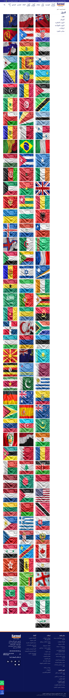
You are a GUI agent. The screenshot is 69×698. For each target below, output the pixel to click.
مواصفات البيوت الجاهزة (59, 687)
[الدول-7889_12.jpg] (10, 404)
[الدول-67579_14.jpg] (43, 474)
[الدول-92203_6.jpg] (26, 236)
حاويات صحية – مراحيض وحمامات (44, 648)
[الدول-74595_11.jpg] (26, 376)
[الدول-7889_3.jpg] (26, 125)
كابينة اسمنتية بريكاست (31, 649)
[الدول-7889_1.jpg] (10, 55)
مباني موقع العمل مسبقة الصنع (59, 638)
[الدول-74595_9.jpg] (43, 320)
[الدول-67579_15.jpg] (43, 502)
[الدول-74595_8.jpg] (10, 278)
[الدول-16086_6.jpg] (43, 250)
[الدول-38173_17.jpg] (26, 557)
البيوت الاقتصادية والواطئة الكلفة (61, 681)
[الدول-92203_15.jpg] (10, 502)
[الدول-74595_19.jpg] (26, 599)
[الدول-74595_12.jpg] (26, 404)
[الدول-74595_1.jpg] (26, 55)
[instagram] (11, 661)
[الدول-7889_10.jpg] (10, 348)
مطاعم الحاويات (46, 656)
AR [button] (5, 1)
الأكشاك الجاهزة (32, 638)
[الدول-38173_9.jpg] (43, 334)
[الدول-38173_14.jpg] (26, 474)
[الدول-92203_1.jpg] (10, 69)
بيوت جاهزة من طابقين (60, 676)
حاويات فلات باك (46, 661)
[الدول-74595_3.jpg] (43, 125)
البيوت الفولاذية (33, 4)
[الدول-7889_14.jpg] (10, 460)
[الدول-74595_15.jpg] (26, 488)
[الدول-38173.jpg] (43, 41)
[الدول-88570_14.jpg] (43, 488)
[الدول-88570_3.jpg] (10, 139)
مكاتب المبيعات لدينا (12, 1)
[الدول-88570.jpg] (10, 41)
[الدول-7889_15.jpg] (10, 488)
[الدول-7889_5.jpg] (43, 195)
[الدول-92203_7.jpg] (10, 264)
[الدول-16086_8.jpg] (10, 306)
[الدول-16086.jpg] (43, 55)
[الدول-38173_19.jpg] (26, 613)
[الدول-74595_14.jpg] (26, 460)
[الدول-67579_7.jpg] (43, 264)
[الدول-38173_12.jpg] (26, 418)
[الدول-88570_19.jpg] (43, 627)
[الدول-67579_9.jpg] (10, 320)
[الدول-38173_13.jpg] (26, 446)
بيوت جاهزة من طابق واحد (60, 673)
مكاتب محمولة (61, 644)
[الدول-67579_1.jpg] (43, 69)
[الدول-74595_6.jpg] (43, 222)
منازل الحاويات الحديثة (31, 643)
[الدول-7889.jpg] (26, 27)
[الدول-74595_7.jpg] (26, 250)
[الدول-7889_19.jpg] (10, 599)
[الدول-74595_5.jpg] (10, 181)
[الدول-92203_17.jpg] (10, 557)
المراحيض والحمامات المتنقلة (31, 645)
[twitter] (15, 661)
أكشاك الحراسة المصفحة (30, 651)
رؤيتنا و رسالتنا (47, 667)
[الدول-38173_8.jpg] (10, 292)
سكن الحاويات (47, 658)
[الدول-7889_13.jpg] (10, 432)
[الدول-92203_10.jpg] (10, 362)
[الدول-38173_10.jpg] (26, 362)
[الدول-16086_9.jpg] (43, 348)
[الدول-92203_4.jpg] (10, 167)
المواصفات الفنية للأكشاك (32, 654)
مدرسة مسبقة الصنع (60, 654)
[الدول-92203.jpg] (26, 41)
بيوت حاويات (47, 651)
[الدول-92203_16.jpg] (10, 529)
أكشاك (23, 5)
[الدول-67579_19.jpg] (43, 613)
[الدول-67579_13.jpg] (43, 446)
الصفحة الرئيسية (53, 4)
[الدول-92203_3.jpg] (26, 139)
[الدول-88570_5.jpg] (26, 209)
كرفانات (38, 5)
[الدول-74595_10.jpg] (26, 348)
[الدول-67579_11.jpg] (43, 390)
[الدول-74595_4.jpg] (26, 153)
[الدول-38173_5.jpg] (10, 195)
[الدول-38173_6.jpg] (43, 236)
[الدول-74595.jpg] (43, 27)
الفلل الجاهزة (62, 679)
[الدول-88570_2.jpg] (26, 111)
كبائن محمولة (33, 640)
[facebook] (19, 661)
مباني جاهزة (42, 4)
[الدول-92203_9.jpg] (26, 334)
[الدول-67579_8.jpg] (26, 292)
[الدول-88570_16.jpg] (43, 543)
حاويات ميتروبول (46, 645)
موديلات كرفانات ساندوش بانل (46, 638)
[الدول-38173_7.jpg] (26, 264)
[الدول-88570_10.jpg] (43, 376)
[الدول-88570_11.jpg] (43, 404)
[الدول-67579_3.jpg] (10, 125)
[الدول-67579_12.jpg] (43, 418)
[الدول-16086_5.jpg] (10, 209)
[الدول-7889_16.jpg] (10, 516)
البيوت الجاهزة (28, 4)
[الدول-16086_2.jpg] (10, 111)
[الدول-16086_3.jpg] (43, 153)
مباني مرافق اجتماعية (60, 662)
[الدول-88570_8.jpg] (26, 306)
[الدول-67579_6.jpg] (10, 222)
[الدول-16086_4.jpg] (26, 181)
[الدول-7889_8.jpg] (43, 292)
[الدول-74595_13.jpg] (26, 432)
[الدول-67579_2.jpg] (26, 97)
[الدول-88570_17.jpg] (43, 571)
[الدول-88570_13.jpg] (43, 460)
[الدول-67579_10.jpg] (43, 362)
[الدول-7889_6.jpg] (26, 222)
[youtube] (19, 664)
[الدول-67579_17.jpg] (43, 557)
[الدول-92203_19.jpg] (10, 613)
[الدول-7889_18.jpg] (10, 571)
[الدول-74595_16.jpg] (26, 516)
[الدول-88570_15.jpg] (43, 516)
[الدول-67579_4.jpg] (43, 167)
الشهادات (48, 670)
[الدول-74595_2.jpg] (10, 83)
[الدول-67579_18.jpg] (43, 585)
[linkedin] (8, 661)
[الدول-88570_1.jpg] (43, 83)
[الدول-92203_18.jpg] (10, 585)
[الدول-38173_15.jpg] (26, 502)
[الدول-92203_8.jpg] (43, 306)
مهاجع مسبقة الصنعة (60, 660)
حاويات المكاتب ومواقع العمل (45, 642)
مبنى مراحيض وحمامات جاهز (59, 665)
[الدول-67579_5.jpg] (26, 195)
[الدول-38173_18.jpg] (26, 585)
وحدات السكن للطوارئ (60, 685)
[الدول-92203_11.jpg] (10, 390)
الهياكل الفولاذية (61, 642)
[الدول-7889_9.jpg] (26, 320)
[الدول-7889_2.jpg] (43, 97)
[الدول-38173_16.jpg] (26, 529)
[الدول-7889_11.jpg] (10, 376)
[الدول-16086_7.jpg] (26, 278)
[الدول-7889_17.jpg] (10, 543)
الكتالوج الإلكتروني (46, 672)
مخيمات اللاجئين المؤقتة (45, 663)
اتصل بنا (9, 4)
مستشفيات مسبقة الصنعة (60, 647)
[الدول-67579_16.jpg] (43, 529)
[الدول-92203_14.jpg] (10, 474)
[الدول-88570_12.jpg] (43, 432)
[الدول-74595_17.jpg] (26, 543)
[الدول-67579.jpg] (10, 27)
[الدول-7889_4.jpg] (10, 153)
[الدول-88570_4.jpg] (43, 181)
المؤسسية (47, 5)
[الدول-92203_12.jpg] (10, 418)
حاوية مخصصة (47, 654)
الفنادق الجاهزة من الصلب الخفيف (60, 650)
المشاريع (14, 5)
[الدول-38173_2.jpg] (10, 97)
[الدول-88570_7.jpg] (43, 278)
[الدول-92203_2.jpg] (43, 111)
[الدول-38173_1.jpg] (26, 69)
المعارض (19, 5)
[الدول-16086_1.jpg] (26, 83)
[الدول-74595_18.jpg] (26, 571)
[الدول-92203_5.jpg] (43, 209)
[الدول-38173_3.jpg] (43, 139)
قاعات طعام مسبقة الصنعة (60, 656)
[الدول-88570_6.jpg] (10, 236)
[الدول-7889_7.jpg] (10, 250)
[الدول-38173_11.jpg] (26, 390)
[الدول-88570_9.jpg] (10, 334)
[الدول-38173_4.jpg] (26, 167)
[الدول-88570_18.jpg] (43, 599)
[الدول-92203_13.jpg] (10, 446)
